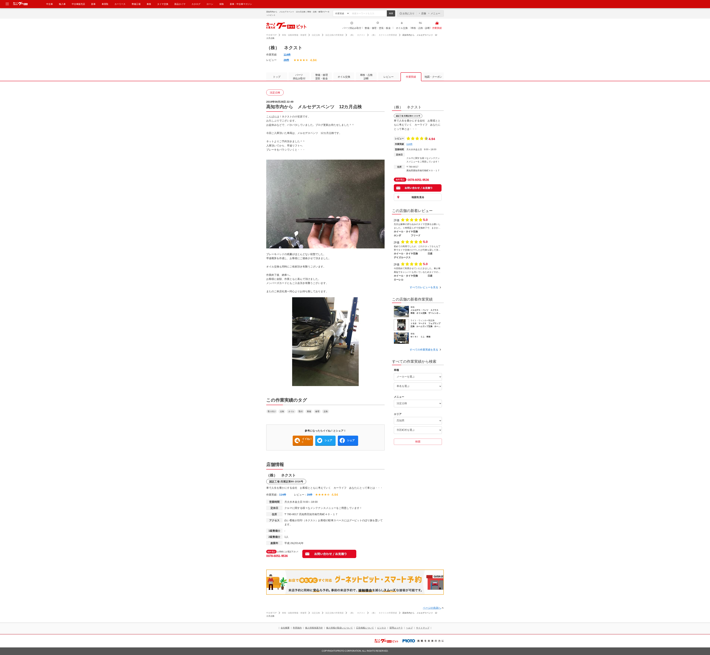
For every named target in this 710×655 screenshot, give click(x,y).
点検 (282, 411)
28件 (286, 59)
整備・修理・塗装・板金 (377, 28)
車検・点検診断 (366, 76)
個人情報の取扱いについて (339, 628)
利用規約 (297, 628)
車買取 (105, 4)
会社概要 (285, 628)
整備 (309, 411)
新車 (93, 4)
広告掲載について (365, 628)
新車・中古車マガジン (241, 4)
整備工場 (136, 4)
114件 (287, 54)
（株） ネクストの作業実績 (384, 35)
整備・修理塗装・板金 (321, 76)
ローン (210, 4)
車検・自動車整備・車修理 (294, 35)
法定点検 (316, 35)
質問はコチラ (396, 628)
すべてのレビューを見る (424, 287)
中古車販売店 (78, 4)
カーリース (120, 4)
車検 (149, 4)
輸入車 (62, 4)
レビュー (388, 76)
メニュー (435, 13)
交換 (325, 411)
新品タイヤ (179, 4)
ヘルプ (409, 628)
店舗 (423, 13)
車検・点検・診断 (420, 28)
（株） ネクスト (357, 35)
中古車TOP (271, 35)
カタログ (196, 4)
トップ (276, 76)
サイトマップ (422, 628)
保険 (221, 4)
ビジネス (381, 628)
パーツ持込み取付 (351, 28)
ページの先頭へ (432, 607)
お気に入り (409, 13)
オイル (291, 411)
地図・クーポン (433, 76)
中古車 (49, 4)
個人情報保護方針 (314, 628)
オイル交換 (402, 28)
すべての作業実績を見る (424, 349)
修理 (317, 411)
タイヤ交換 (162, 4)
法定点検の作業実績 (334, 35)
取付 (300, 411)
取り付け (271, 411)
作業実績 (437, 28)
